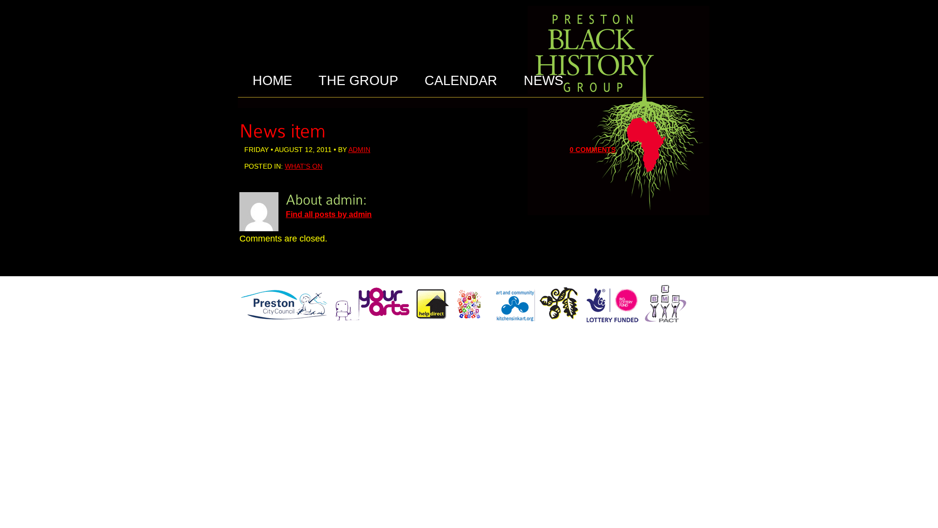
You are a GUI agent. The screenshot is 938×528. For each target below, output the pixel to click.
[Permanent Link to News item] (282, 129)
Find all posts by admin (329, 214)
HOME (272, 80)
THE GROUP (358, 80)
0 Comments (593, 150)
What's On (303, 166)
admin (359, 150)
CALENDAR (461, 80)
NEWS (543, 80)
